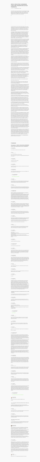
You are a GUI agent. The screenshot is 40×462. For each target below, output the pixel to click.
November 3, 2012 (15, 393)
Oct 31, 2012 (12, 8)
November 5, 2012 (14, 414)
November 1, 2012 (14, 179)
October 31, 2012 (14, 148)
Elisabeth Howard (14, 190)
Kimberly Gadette (14, 425)
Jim (12, 152)
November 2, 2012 (14, 333)
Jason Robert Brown (17, 8)
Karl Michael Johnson (14, 332)
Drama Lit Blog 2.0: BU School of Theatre (15, 419)
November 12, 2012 (14, 440)
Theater (20, 8)
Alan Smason (13, 209)
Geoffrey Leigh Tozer (14, 243)
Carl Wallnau (13, 383)
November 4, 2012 (14, 409)
